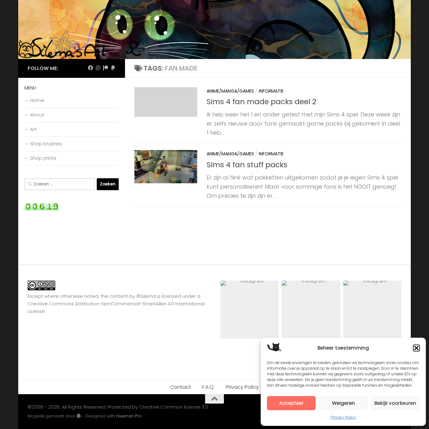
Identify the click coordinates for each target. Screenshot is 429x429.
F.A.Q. (208, 387)
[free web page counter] (41, 209)
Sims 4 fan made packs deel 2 (261, 101)
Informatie (271, 91)
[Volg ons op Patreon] (105, 68)
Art (33, 129)
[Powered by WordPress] (79, 416)
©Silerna (146, 296)
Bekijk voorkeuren (395, 403)
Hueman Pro (129, 416)
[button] (416, 348)
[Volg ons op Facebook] (90, 68)
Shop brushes (46, 143)
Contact (180, 387)
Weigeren (343, 403)
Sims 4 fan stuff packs (247, 164)
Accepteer (291, 403)
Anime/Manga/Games (230, 91)
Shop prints (43, 158)
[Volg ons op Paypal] (113, 68)
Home (37, 100)
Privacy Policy (343, 417)
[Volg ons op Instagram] (97, 68)
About (37, 114)
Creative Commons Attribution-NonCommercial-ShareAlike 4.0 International (116, 303)
